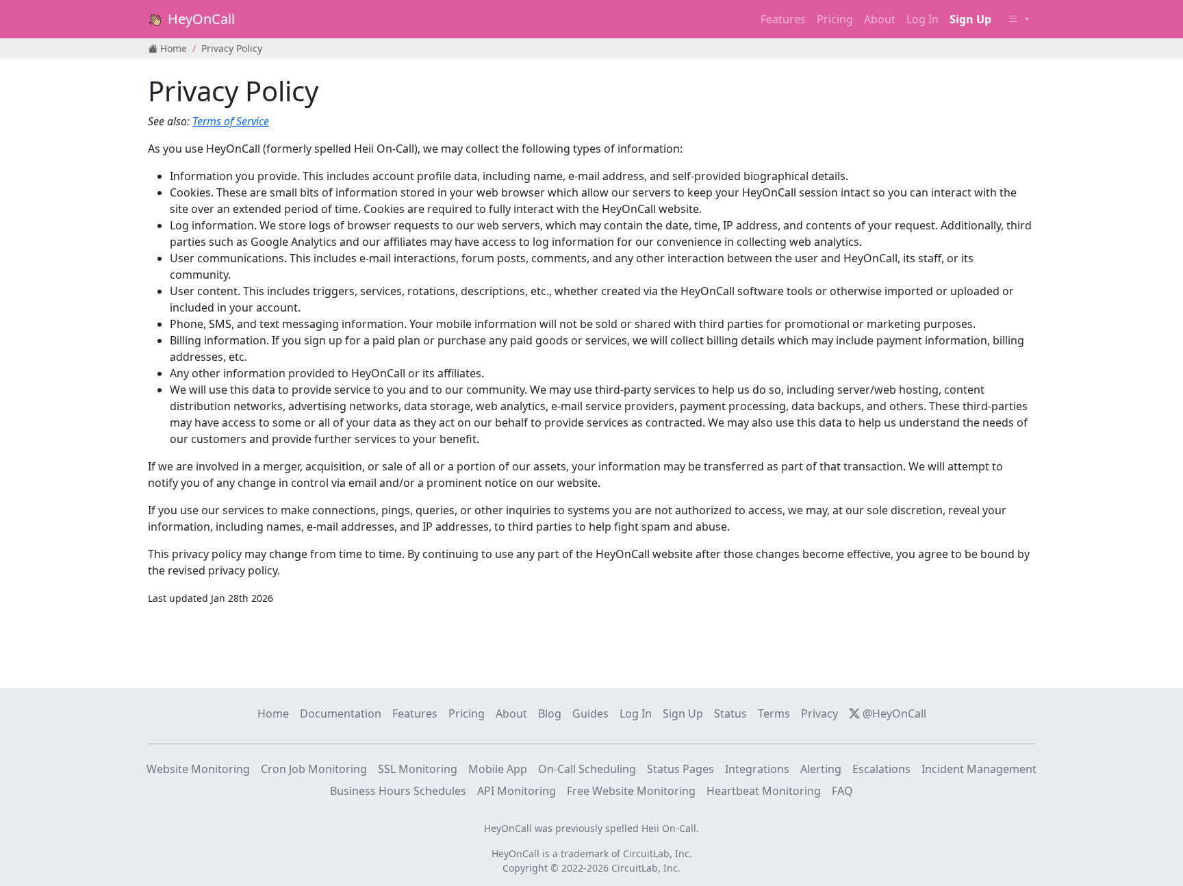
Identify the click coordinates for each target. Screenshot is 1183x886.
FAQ (842, 790)
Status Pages (680, 768)
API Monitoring (516, 790)
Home (172, 48)
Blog (549, 713)
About (879, 19)
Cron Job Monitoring (314, 768)
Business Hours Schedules (398, 790)
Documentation (340, 713)
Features (783, 19)
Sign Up (683, 713)
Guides (590, 713)
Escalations (881, 768)
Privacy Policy (231, 48)
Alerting (820, 768)
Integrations (757, 768)
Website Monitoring (198, 768)
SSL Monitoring (417, 768)
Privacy (819, 713)
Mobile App (497, 768)
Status (730, 713)
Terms (774, 713)
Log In (636, 713)
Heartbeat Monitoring (764, 790)
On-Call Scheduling (587, 768)
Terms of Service (230, 121)
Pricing (835, 19)
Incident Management (978, 768)
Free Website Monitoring (631, 790)
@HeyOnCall (893, 713)
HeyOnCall (199, 19)
